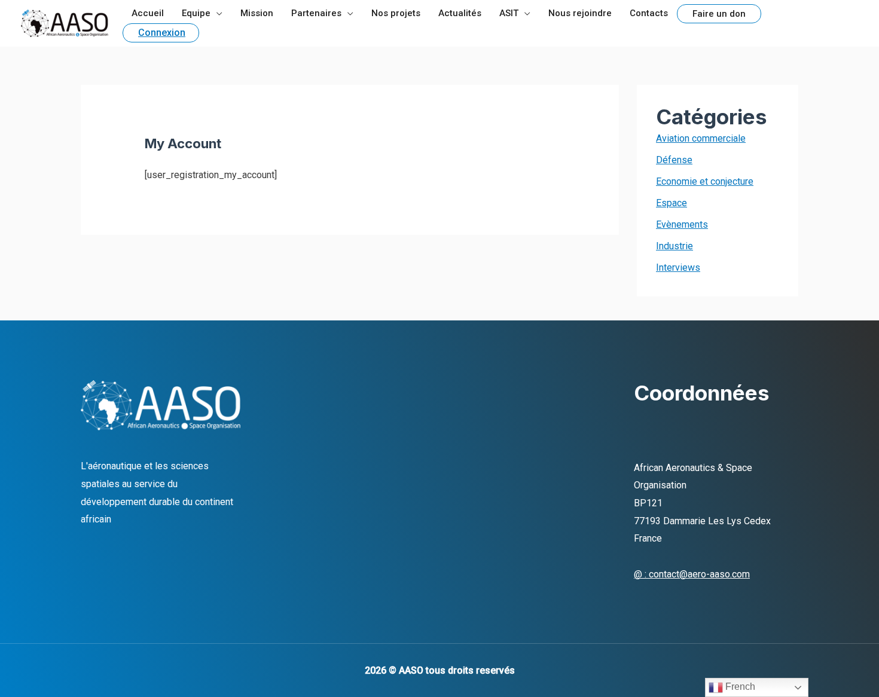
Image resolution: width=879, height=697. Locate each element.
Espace (671, 203)
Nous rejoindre (580, 13)
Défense (674, 160)
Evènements (682, 224)
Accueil (148, 13)
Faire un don (719, 13)
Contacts (649, 13)
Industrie (674, 246)
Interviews (678, 267)
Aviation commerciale (701, 138)
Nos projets (395, 13)
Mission (256, 13)
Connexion (161, 32)
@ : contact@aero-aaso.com (692, 574)
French (739, 686)
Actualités (459, 13)
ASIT (508, 13)
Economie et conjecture (704, 181)
